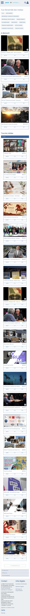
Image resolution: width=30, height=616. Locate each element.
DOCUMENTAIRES (5, 22)
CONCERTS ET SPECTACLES (7, 28)
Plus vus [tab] (5, 573)
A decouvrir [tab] (5, 570)
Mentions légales (20, 586)
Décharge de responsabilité (19, 589)
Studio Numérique (5, 588)
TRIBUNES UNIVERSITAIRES (7, 25)
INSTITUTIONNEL (18, 25)
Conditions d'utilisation (21, 584)
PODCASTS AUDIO (19, 28)
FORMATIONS (22, 22)
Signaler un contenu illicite (7, 607)
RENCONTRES (14, 22)
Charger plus (15, 565)
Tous (3, 13)
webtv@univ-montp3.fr (6, 589)
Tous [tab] (4, 136)
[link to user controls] (27, 2)
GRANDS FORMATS (21, 19)
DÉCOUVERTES (9, 13)
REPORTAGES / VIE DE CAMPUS (8, 19)
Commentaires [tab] (6, 575)
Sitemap (3, 613)
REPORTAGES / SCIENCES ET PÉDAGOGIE (10, 16)
